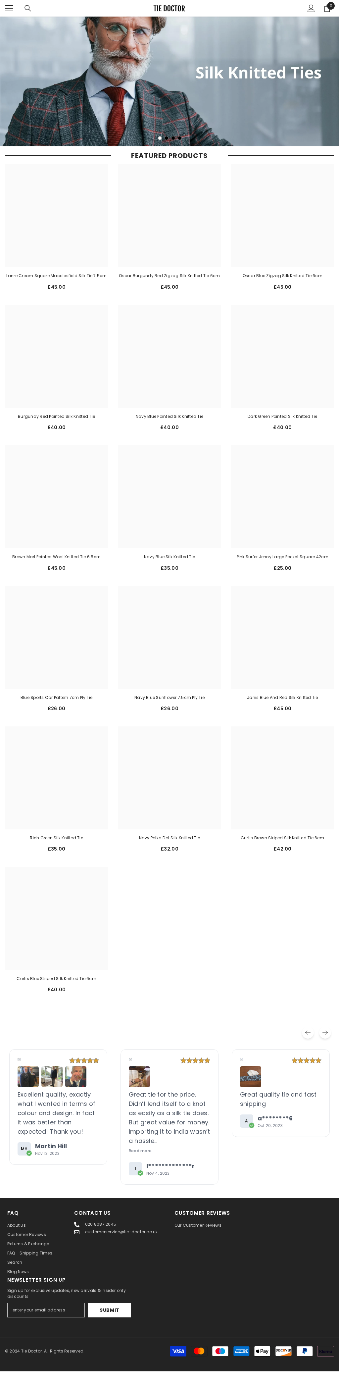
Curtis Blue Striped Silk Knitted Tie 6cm (56, 984)
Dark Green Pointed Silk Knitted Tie (282, 422)
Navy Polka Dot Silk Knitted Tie (169, 844)
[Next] (325, 1038)
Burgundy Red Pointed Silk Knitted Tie (56, 422)
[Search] (28, 8)
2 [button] (167, 144)
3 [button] (173, 144)
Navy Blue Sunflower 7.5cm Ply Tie (169, 703)
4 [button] (180, 144)
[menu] (9, 8)
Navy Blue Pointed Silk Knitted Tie (169, 422)
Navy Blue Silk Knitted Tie (169, 563)
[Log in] (311, 8)
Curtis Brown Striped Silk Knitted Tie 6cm (282, 844)
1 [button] (160, 144)
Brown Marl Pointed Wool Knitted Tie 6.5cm (56, 563)
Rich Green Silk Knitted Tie (56, 844)
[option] (169, 84)
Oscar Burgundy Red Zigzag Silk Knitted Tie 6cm (169, 281)
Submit (110, 1315)
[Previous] (308, 1038)
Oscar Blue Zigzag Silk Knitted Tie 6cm (282, 281)
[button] (28, 1082)
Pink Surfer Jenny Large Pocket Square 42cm (282, 563)
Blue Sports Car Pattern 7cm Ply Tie (56, 703)
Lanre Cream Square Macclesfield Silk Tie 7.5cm (56, 281)
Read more (29, 1156)
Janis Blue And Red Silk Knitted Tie (282, 703)
